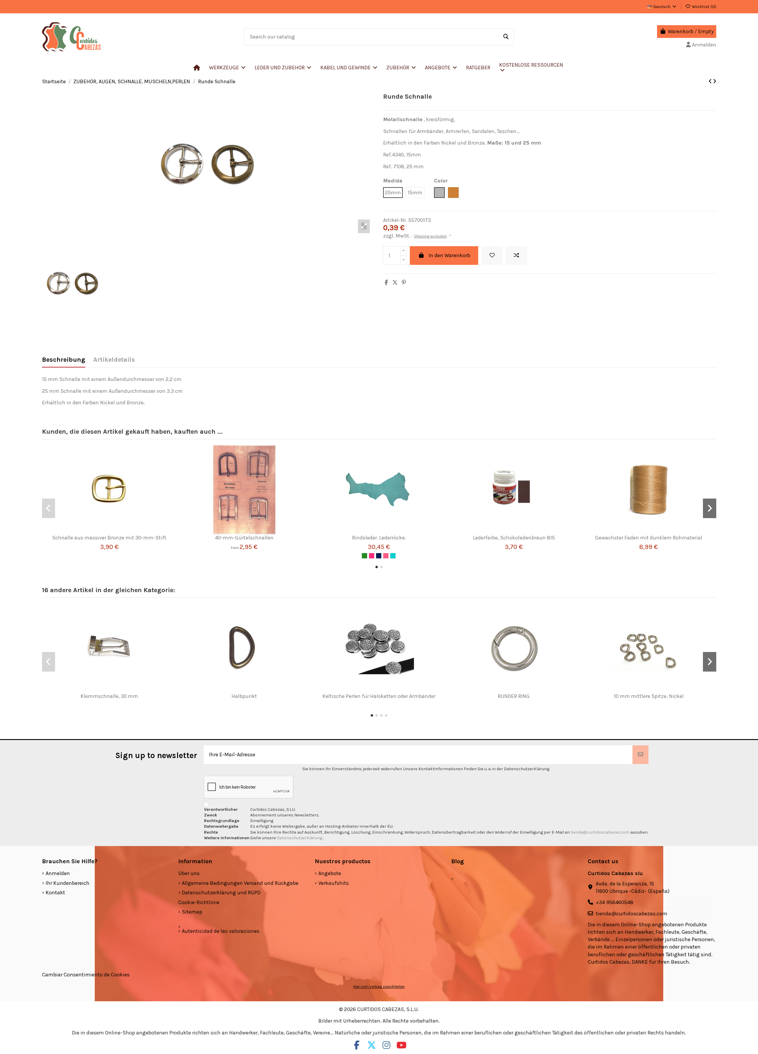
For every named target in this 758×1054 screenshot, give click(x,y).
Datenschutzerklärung (300, 837)
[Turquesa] (393, 555)
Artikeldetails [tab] (114, 359)
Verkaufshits (333, 883)
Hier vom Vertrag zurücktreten (379, 986)
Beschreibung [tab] (63, 359)
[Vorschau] (117, 532)
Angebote (329, 873)
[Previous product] (711, 81)
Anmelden (58, 873)
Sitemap (192, 912)
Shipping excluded (430, 236)
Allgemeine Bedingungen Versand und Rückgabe (240, 883)
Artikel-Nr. (395, 220)
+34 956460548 (614, 902)
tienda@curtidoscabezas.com (600, 832)
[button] (283, 67)
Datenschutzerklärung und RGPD (221, 892)
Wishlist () (703, 6)
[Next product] (714, 81)
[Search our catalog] (506, 36)
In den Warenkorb (449, 255)
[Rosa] (385, 555)
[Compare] (107, 532)
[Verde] (364, 555)
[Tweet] (395, 282)
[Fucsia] (371, 555)
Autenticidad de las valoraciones (220, 931)
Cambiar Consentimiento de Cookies (86, 974)
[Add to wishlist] (492, 255)
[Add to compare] (516, 255)
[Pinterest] (404, 282)
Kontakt (55, 892)
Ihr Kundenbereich (67, 883)
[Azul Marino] (378, 555)
